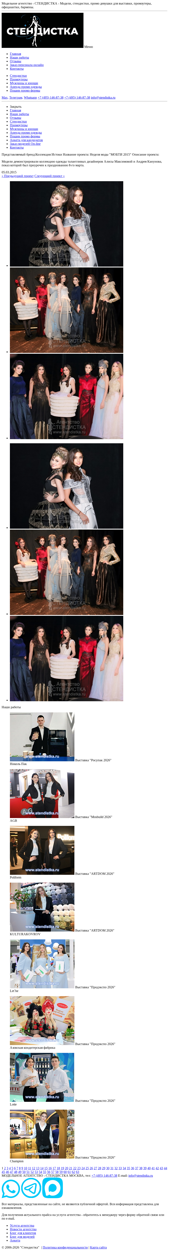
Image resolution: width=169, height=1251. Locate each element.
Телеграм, (16, 97)
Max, (5, 97)
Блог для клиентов (23, 1233)
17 (54, 1168)
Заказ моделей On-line (25, 143)
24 (83, 1168)
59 (61, 1172)
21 (70, 1168)
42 (157, 1168)
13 (37, 1168)
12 (33, 1168)
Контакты (17, 68)
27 (95, 1168)
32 (116, 1168)
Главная (15, 54)
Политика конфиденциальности (65, 1247)
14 (41, 1168)
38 (140, 1168)
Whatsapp (30, 97)
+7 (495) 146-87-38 (50, 97)
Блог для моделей (22, 1236)
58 (57, 1172)
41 (153, 1168)
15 (46, 1168)
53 (36, 1172)
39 (145, 1168)
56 (48, 1172)
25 (87, 1168)
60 (65, 1172)
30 (107, 1168)
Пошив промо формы (25, 90)
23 (79, 1168)
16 (50, 1168)
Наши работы (19, 57)
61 (69, 1172)
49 (19, 1172)
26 (91, 1168)
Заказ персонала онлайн (27, 65)
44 (165, 1168)
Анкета (15, 1240)
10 (25, 1168)
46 (7, 1172)
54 (40, 1172)
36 (132, 1168)
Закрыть (15, 106)
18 (58, 1168)
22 (74, 1168)
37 (136, 1168)
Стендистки (18, 75)
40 (149, 1168)
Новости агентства (23, 1229)
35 (128, 1168)
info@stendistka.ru (103, 97)
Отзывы (15, 61)
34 (124, 1168)
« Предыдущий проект (18, 176)
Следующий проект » (49, 176)
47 (11, 1172)
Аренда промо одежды (26, 87)
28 (99, 1168)
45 (3, 1172)
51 (28, 1172)
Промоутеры (19, 79)
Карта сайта (98, 1247)
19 (62, 1168)
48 (15, 1172)
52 (32, 1172)
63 (77, 1172)
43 (161, 1168)
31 (112, 1168)
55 (44, 1172)
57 (52, 1172)
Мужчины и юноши (24, 83)
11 (29, 1168)
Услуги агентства (22, 1225)
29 (103, 1168)
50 (24, 1172)
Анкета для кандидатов (26, 140)
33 (120, 1168)
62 (73, 1172)
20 (66, 1168)
